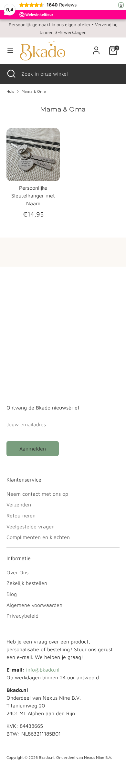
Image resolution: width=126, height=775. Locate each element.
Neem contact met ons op (37, 494)
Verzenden (18, 504)
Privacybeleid (22, 616)
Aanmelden (32, 448)
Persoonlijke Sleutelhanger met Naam (33, 195)
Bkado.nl (46, 757)
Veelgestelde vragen (30, 526)
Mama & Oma (34, 91)
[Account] (96, 48)
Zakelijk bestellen (26, 583)
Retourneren (21, 515)
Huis (10, 91)
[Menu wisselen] (10, 50)
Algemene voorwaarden (34, 605)
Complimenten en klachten (38, 537)
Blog (11, 594)
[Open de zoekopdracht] (10, 73)
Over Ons (17, 572)
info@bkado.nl (42, 670)
